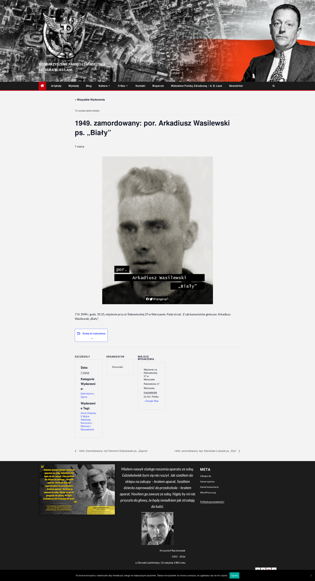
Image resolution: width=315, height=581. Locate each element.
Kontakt (140, 85)
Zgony (84, 396)
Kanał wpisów (207, 481)
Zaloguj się (205, 476)
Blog (89, 85)
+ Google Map (151, 400)
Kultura (103, 85)
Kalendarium (87, 393)
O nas (121, 85)
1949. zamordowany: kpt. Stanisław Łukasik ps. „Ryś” (205, 451)
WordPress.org (208, 492)
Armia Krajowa (88, 413)
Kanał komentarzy (209, 487)
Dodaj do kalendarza (94, 333)
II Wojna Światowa (86, 418)
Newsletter (236, 85)
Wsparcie (158, 85)
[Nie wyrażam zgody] (311, 575)
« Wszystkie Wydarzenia (90, 99)
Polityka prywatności (212, 501)
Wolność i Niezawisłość (87, 427)
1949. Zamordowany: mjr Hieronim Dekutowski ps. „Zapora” (113, 451)
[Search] (274, 86)
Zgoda (234, 575)
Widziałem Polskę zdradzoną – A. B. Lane (196, 85)
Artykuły (56, 85)
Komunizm (86, 422)
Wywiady (73, 85)
